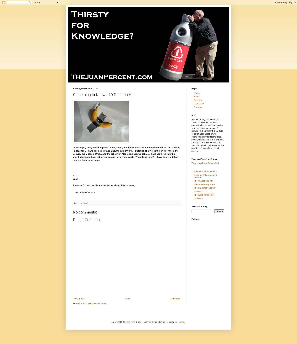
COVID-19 (199, 104)
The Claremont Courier (205, 188)
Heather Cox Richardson (205, 171)
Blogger (181, 322)
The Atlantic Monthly (203, 181)
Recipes (198, 107)
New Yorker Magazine (204, 184)
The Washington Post (204, 195)
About (197, 97)
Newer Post (79, 299)
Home (127, 299)
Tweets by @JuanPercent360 (205, 163)
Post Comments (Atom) (96, 304)
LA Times (198, 191)
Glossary (198, 100)
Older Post (175, 299)
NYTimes (198, 198)
